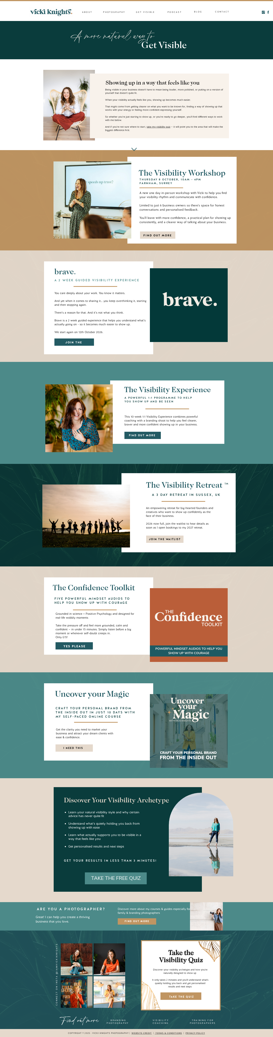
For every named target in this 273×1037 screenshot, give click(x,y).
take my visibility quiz (158, 126)
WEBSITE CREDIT (141, 1033)
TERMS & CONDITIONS (168, 1033)
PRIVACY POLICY (195, 1033)
